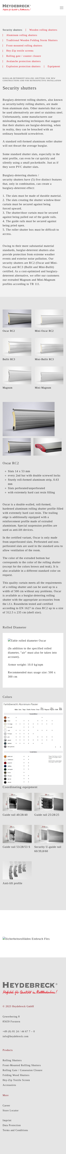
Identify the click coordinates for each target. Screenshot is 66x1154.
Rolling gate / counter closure (23, 56)
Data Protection (12, 1125)
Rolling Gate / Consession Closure (22, 1070)
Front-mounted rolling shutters (24, 45)
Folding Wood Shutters (16, 1075)
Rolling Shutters (12, 1060)
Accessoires (9, 1085)
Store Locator (11, 1110)
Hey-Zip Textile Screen (16, 1080)
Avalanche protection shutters (23, 61)
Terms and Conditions (15, 1130)
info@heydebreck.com (16, 1036)
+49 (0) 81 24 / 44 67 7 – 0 (19, 1031)
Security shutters (12, 30)
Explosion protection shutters (23, 66)
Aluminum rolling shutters (21, 35)
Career (6, 1105)
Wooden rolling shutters (43, 30)
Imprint (7, 1120)
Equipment (54, 66)
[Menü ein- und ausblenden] (61, 8)
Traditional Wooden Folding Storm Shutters (32, 40)
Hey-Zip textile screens (19, 50)
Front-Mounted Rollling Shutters (22, 1065)
